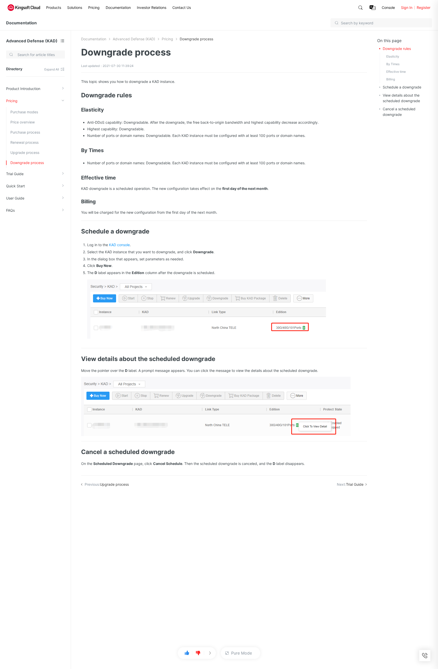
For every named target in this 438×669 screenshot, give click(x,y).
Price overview (22, 122)
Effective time (396, 72)
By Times (392, 64)
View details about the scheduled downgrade (401, 98)
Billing (390, 79)
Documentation (118, 7)
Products (53, 7)
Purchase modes (24, 112)
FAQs (10, 210)
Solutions (74, 7)
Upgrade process (24, 152)
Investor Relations (151, 7)
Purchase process (25, 132)
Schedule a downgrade (402, 87)
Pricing (94, 7)
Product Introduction (23, 88)
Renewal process (24, 142)
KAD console (119, 245)
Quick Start (15, 186)
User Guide (15, 198)
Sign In (406, 7)
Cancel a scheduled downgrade (399, 112)
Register (423, 7)
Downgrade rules (397, 48)
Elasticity (392, 56)
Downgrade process (27, 162)
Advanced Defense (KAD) (32, 40)
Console (388, 7)
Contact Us (181, 7)
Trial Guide (15, 174)
